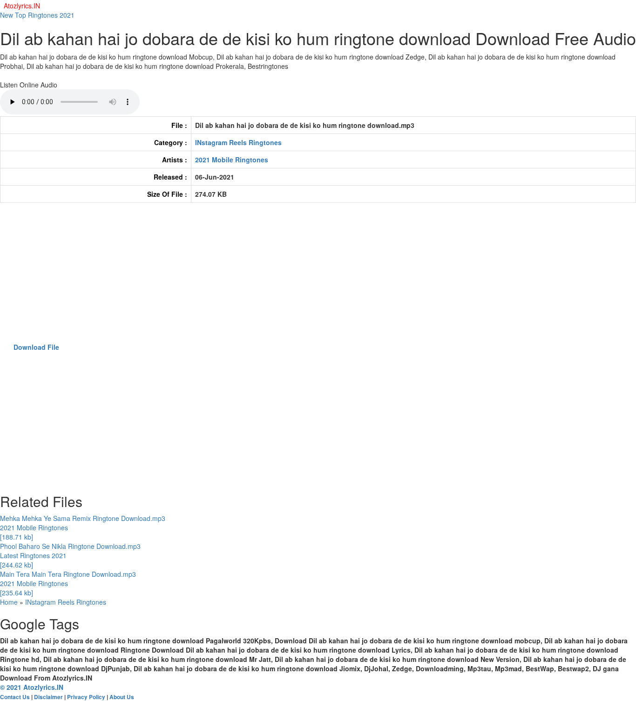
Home (9, 602)
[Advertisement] (279, 277)
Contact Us (15, 697)
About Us (121, 697)
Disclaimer (48, 697)
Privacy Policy (86, 697)
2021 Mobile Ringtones (231, 159)
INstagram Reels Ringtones (238, 142)
